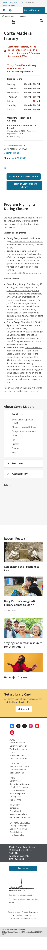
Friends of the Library (19, 766)
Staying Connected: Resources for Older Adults (23, 644)
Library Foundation (18, 769)
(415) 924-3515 (18, 158)
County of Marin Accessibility (21, 895)
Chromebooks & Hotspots (24, 427)
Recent (13, 538)
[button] (4, 10)
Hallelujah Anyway (16, 677)
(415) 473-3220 (16, 859)
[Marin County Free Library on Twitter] (18, 726)
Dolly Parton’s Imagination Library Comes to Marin (21, 603)
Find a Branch (15, 811)
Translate (11, 5)
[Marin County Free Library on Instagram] (31, 726)
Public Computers (17, 793)
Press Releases (17, 755)
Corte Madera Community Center (26, 241)
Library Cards (16, 780)
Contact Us (14, 807)
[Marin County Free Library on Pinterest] (12, 732)
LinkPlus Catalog (17, 835)
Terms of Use (14, 912)
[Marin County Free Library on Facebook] (12, 726)
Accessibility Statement (23, 915)
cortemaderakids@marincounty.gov (24, 273)
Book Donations (17, 772)
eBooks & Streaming (19, 787)
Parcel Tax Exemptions (20, 817)
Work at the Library (18, 749)
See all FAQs (15, 799)
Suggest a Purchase (19, 814)
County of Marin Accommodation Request (23, 901)
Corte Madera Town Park (19, 353)
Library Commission (18, 745)
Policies (13, 752)
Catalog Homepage (18, 825)
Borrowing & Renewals (20, 784)
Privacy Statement (30, 912)
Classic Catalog (16, 832)
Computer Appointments (24, 431)
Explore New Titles (18, 828)
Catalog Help (15, 796)
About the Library (17, 742)
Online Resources (17, 790)
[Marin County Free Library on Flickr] (24, 726)
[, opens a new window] (22, 890)
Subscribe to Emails (18, 758)
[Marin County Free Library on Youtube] (37, 726)
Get (12, 152)
